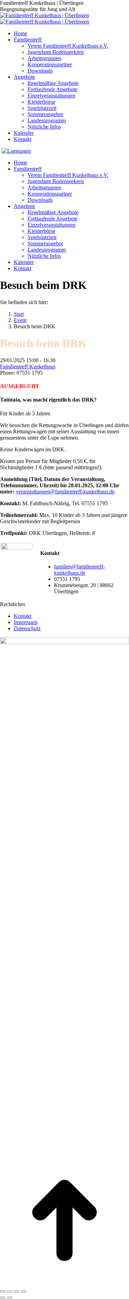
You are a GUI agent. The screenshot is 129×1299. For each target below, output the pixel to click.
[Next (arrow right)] (9, 1298)
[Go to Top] (64, 1283)
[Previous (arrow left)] (3, 1298)
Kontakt (22, 616)
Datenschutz (27, 628)
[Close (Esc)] (3, 1291)
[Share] (9, 1291)
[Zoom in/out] (23, 1291)
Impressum (25, 622)
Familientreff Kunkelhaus (27, 366)
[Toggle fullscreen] (16, 1291)
